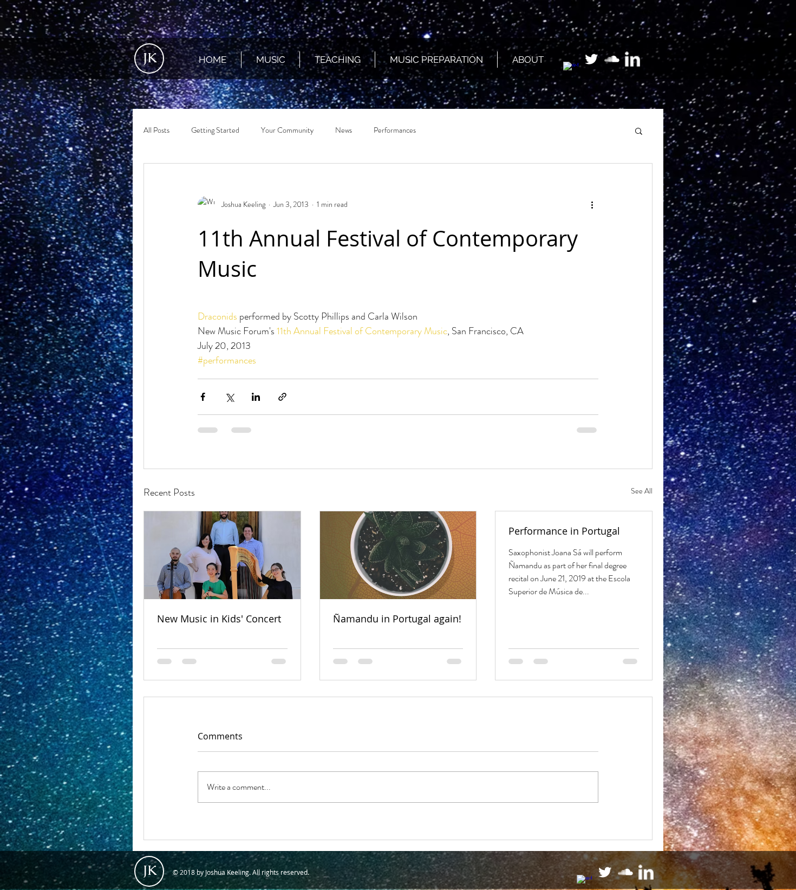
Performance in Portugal (564, 530)
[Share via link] (282, 397)
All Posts (156, 130)
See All (642, 490)
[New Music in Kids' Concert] (222, 555)
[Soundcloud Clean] (611, 59)
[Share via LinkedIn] (256, 397)
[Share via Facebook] (203, 397)
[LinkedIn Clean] (632, 59)
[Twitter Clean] (591, 59)
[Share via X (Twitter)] (229, 397)
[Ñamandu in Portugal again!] (398, 555)
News (343, 130)
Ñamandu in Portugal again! (397, 618)
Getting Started (215, 130)
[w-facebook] (570, 69)
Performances (395, 130)
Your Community (287, 130)
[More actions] (591, 204)
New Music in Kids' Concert (219, 618)
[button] (639, 130)
